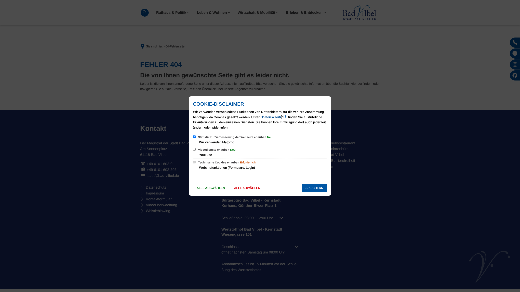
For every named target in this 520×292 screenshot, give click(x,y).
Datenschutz (272, 117)
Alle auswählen (211, 188)
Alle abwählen (247, 188)
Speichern (314, 188)
